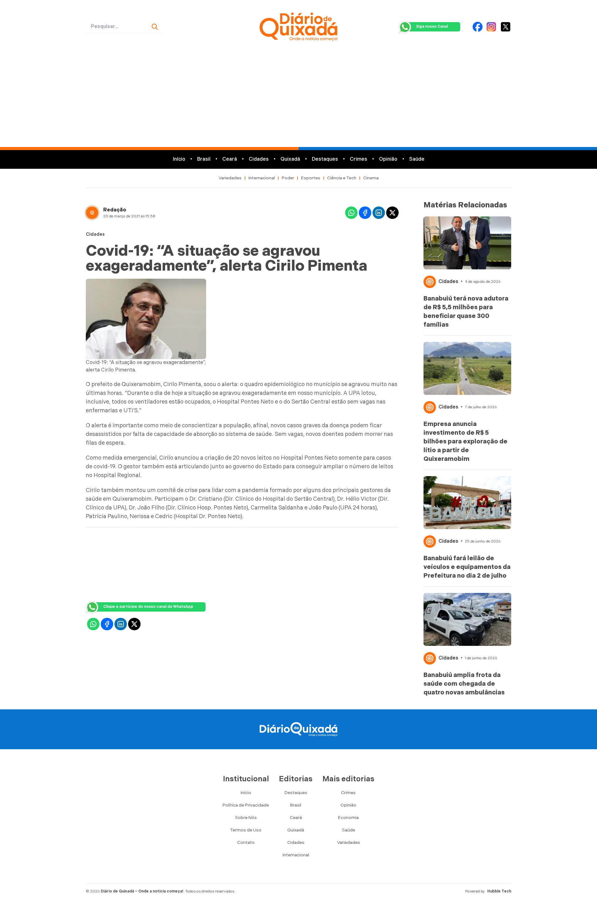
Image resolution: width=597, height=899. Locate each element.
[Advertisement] (298, 100)
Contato (246, 842)
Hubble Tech (499, 891)
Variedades (230, 178)
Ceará (229, 159)
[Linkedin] (379, 212)
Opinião (388, 159)
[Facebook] (478, 27)
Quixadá (290, 159)
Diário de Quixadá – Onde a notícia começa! (142, 891)
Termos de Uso (245, 830)
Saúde (416, 159)
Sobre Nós (246, 817)
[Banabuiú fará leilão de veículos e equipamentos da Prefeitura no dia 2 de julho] (467, 502)
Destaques (325, 159)
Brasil (204, 159)
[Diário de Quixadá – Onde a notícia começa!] (298, 26)
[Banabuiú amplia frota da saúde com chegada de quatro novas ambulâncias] (467, 619)
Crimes (358, 159)
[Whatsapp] (351, 212)
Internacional (261, 178)
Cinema (371, 178)
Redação (114, 210)
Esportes (310, 178)
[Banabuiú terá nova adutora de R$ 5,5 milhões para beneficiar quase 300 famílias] (467, 242)
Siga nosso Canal (432, 26)
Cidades (259, 159)
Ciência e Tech (341, 178)
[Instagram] (491, 27)
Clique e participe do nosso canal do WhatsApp (148, 606)
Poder (288, 178)
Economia (348, 817)
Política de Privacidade (246, 805)
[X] (505, 26)
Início (179, 159)
